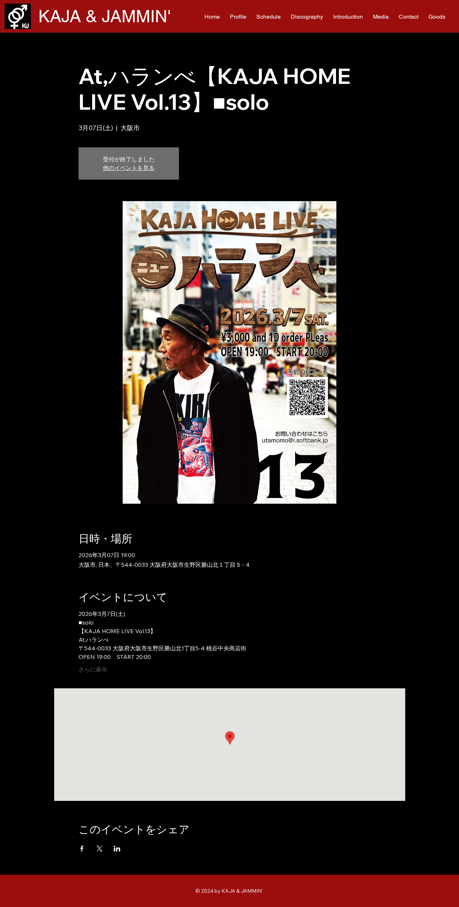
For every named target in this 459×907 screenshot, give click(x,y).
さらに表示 (93, 669)
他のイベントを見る (129, 167)
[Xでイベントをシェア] (99, 848)
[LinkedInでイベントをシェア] (117, 848)
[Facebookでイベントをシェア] (82, 848)
